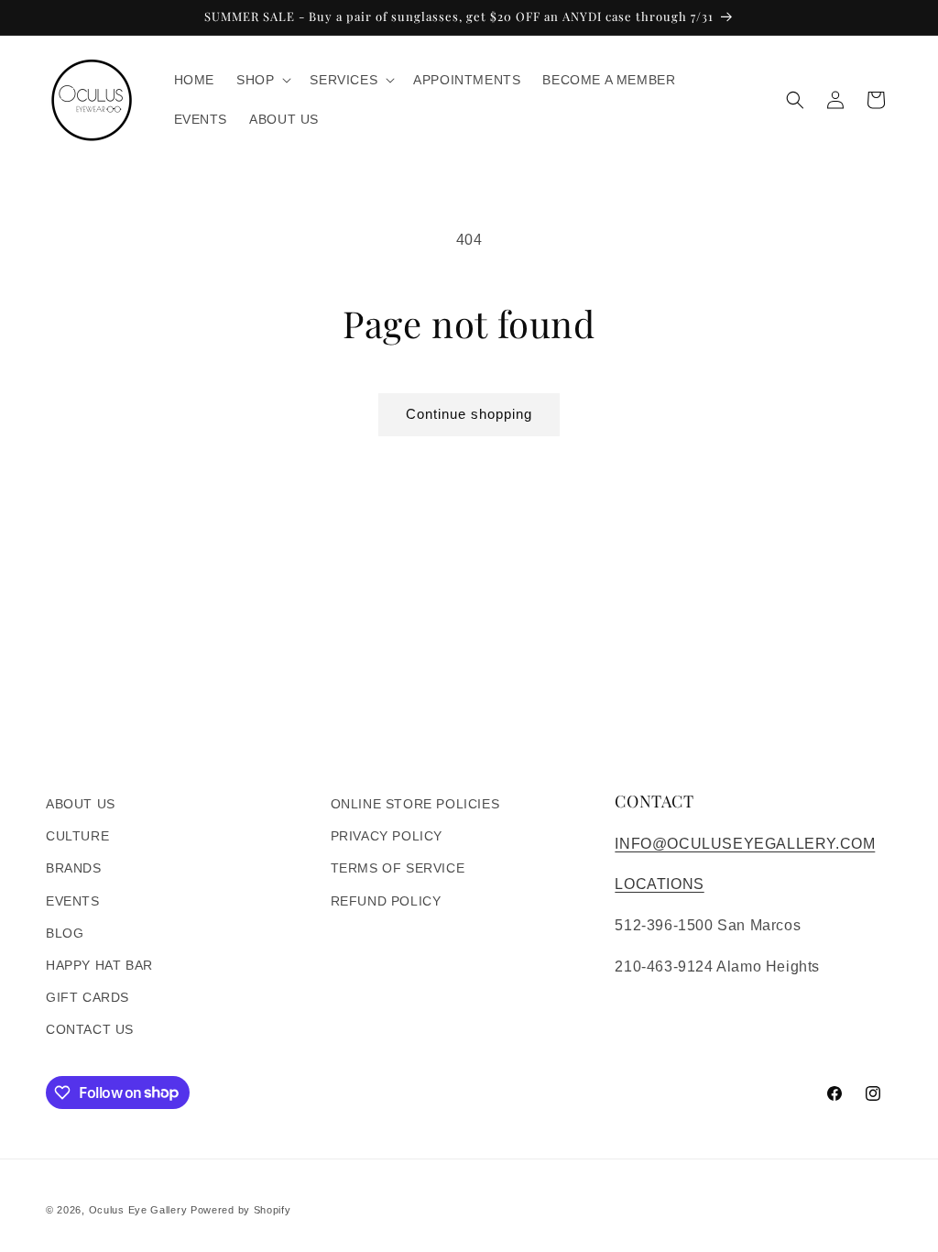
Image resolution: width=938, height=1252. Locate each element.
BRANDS (74, 868)
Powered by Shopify (241, 1209)
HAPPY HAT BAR (99, 965)
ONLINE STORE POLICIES (415, 803)
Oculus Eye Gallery (138, 1209)
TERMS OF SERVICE (398, 868)
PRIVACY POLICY (386, 836)
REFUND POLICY (386, 901)
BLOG (64, 933)
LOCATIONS (659, 884)
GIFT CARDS (87, 997)
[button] (262, 79)
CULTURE (77, 836)
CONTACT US (90, 1029)
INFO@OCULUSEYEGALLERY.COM (745, 843)
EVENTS (73, 901)
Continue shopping (469, 414)
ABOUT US (80, 803)
